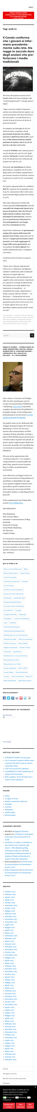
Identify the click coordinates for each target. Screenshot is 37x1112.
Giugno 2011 (9, 1043)
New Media (23, 643)
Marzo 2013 (9, 988)
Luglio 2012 (9, 1010)
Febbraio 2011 (10, 1054)
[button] (5, 1097)
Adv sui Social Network (13, 569)
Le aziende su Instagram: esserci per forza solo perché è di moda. (19, 837)
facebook (10, 321)
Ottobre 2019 (10, 903)
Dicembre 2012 (10, 996)
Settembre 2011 (11, 1038)
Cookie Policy (8, 1094)
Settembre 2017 (11, 922)
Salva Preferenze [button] (20, 1106)
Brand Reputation (11, 573)
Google (24, 317)
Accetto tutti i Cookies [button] (9, 1106)
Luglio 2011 (9, 1040)
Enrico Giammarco (12, 870)
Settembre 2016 (11, 936)
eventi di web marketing (13, 594)
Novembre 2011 (11, 1032)
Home (7, 796)
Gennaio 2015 (10, 944)
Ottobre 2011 (10, 1035)
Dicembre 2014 (10, 947)
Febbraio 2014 (10, 966)
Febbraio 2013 (10, 991)
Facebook (7, 598)
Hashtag (22, 614)
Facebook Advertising (12, 602)
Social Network (22, 672)
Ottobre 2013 (10, 974)
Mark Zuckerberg (25, 639)
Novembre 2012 (11, 999)
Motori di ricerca (10, 643)
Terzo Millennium (16, 503)
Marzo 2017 (9, 933)
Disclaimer (9, 810)
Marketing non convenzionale (15, 635)
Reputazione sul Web (12, 664)
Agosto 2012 (9, 1007)
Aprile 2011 (9, 1049)
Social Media (8, 672)
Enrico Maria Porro (7, 715)
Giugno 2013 (10, 980)
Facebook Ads (19, 598)
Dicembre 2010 (10, 1060)
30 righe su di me (11, 799)
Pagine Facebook (10, 647)
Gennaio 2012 (10, 1027)
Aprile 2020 (9, 900)
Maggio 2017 (10, 927)
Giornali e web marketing (14, 606)
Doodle (24, 581)
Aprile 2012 (9, 1018)
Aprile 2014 (9, 960)
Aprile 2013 (9, 985)
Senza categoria (11, 319)
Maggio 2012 (10, 1016)
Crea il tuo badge (7, 741)
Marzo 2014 (9, 963)
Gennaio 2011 (10, 1057)
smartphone (21, 319)
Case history (25, 573)
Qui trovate (17, 407)
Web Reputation (24, 681)
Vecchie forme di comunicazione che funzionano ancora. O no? (18, 864)
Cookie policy (10, 812)
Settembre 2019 (11, 905)
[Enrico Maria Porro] (18, 726)
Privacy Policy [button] (18, 1094)
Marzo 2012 (9, 1021)
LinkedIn (12, 623)
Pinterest (7, 652)
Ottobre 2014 (10, 952)
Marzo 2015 (9, 941)
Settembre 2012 (11, 1005)
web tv (19, 323)
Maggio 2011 (10, 1046)
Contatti (8, 807)
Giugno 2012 (10, 1013)
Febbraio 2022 (10, 894)
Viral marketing (17, 676)
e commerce (9, 586)
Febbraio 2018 (10, 914)
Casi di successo (10, 577)
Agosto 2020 (10, 897)
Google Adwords (10, 614)
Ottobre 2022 (10, 892)
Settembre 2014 (11, 955)
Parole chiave (25, 647)
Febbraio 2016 (10, 938)
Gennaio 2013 (10, 993)
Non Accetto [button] (30, 1106)
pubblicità (17, 652)
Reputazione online (11, 660)
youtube (28, 319)
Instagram (8, 619)
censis (5, 321)
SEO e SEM (22, 668)
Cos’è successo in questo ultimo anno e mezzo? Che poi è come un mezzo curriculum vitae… (19, 763)
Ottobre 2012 (10, 1002)
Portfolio (8, 804)
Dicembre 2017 (10, 916)
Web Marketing (10, 681)
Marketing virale (10, 639)
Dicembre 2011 (10, 1029)
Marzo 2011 (9, 1051)
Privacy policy (10, 815)
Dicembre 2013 (10, 969)
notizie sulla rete (11, 323)
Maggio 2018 (10, 911)
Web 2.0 (29, 676)
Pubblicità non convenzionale (15, 656)
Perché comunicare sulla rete (16, 801)
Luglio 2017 (9, 925)
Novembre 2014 (11, 949)
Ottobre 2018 (10, 908)
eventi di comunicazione (13, 590)
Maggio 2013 (10, 982)
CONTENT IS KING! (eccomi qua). (18, 758)
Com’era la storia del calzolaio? (17, 769)
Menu (31, 7)
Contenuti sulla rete (20, 315)
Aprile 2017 (9, 930)
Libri (5, 623)
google (16, 321)
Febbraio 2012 (10, 1024)
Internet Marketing (21, 619)
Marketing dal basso (12, 627)
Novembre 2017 (11, 919)
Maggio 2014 (10, 958)
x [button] (35, 1087)
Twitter (6, 676)
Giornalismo (17, 317)
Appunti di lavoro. (22, 831)
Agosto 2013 (9, 977)
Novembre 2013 (11, 971)
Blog (26, 569)
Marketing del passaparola (14, 631)
